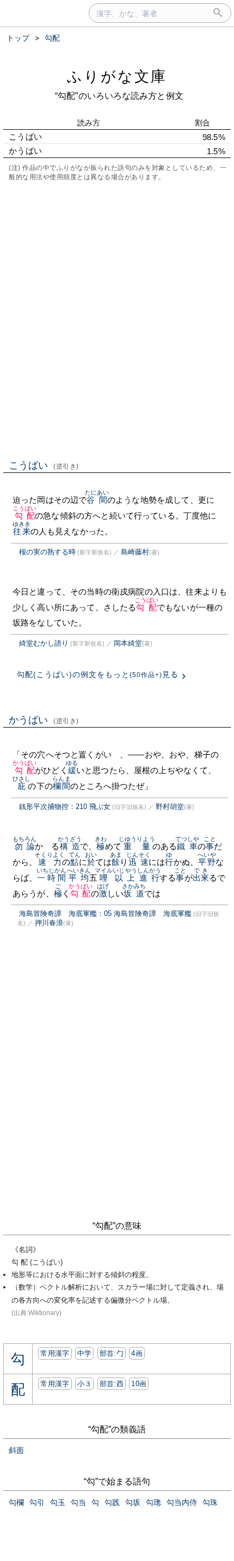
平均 (79, 877)
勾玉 (57, 1502)
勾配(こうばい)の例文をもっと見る (97, 674)
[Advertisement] (117, 319)
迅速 (138, 862)
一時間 (51, 877)
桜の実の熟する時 (47, 552)
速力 (49, 862)
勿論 (25, 846)
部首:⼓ (112, 1353)
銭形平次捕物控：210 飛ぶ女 (64, 806)
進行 (149, 877)
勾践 (112, 1502)
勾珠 (210, 1502)
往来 (21, 531)
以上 (125, 877)
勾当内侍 (182, 1502)
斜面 (16, 1450)
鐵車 (187, 846)
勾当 (78, 1502)
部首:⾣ (112, 1384)
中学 (84, 1353)
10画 (138, 1384)
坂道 (134, 893)
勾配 (25, 515)
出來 (201, 877)
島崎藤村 (135, 552)
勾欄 (16, 1502)
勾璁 (153, 1502)
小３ (84, 1384)
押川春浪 (49, 923)
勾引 (37, 1502)
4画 (137, 1353)
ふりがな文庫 (117, 76)
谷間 (97, 499)
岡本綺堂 (128, 643)
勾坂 (132, 1502)
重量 (137, 846)
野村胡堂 (170, 806)
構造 (70, 846)
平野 (206, 862)
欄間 (61, 786)
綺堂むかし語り (44, 643)
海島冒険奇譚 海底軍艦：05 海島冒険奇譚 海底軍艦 (105, 913)
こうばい (44, 465)
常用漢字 (54, 1353)
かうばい (44, 720)
